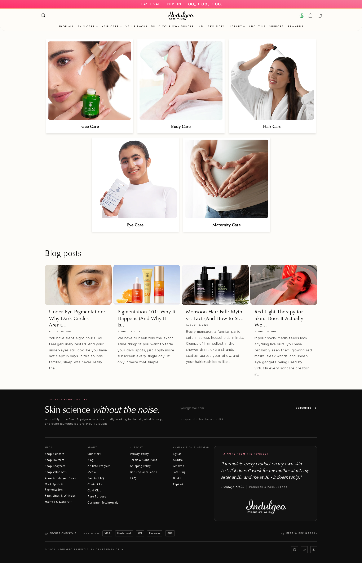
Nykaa (177, 454)
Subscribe (304, 408)
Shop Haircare (55, 460)
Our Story (94, 454)
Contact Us (95, 484)
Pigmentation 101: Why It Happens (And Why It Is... (147, 318)
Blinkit (177, 478)
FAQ (133, 478)
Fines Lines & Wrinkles (60, 495)
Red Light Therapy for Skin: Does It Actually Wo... (279, 318)
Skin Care (86, 26)
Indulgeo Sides (211, 26)
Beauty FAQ (96, 478)
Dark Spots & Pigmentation (54, 487)
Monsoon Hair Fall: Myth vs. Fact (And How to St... (215, 314)
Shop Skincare (54, 454)
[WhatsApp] (313, 549)
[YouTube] (304, 549)
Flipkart (178, 484)
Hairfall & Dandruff (58, 502)
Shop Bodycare (55, 466)
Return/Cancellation (143, 472)
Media (92, 472)
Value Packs (136, 26)
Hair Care (110, 26)
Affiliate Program (99, 466)
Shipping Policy (140, 466)
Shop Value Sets (56, 472)
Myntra (178, 460)
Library (235, 26)
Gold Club (94, 490)
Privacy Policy (139, 454)
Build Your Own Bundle (172, 26)
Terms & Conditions (143, 460)
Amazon (178, 466)
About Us (257, 26)
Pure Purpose (97, 496)
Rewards (295, 26)
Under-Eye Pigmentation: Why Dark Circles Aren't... (77, 318)
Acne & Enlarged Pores (60, 478)
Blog (90, 460)
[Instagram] (294, 549)
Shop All (66, 26)
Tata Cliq (179, 472)
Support (276, 26)
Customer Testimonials (103, 502)
